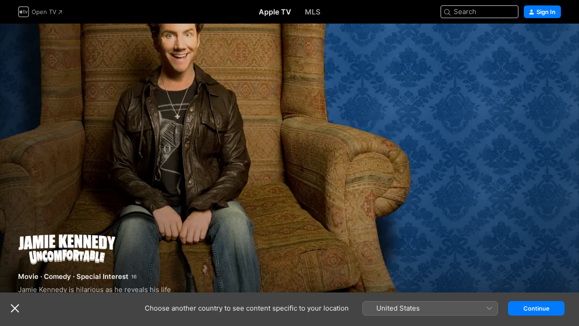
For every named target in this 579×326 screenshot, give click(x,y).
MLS (312, 11)
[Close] (15, 308)
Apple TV (275, 11)
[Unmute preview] (554, 41)
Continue (536, 308)
